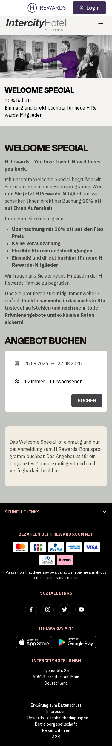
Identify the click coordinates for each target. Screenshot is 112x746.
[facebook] (31, 609)
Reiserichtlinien (56, 730)
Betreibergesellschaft (56, 724)
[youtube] (81, 609)
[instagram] (48, 609)
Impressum (56, 711)
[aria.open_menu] (100, 25)
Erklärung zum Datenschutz (56, 705)
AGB (56, 736)
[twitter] (64, 609)
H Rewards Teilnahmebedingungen (56, 718)
